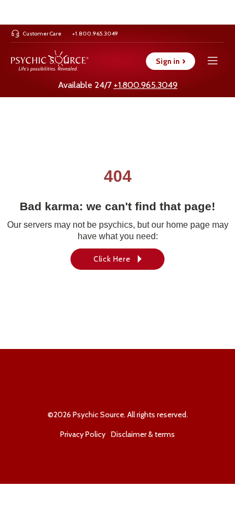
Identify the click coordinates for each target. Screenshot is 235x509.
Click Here (112, 259)
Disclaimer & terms (143, 434)
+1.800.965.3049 (146, 85)
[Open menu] (212, 61)
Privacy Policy (82, 434)
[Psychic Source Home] (50, 61)
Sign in (170, 61)
